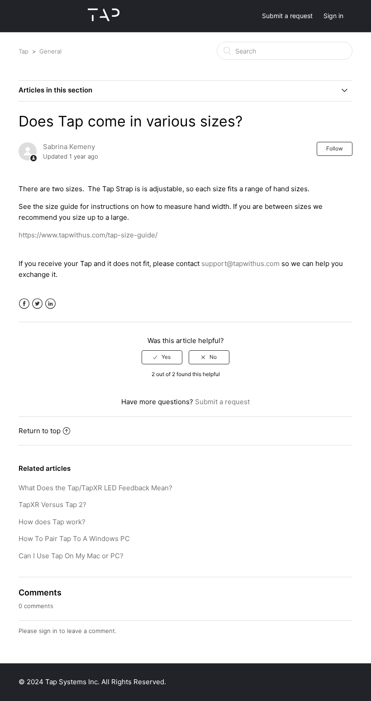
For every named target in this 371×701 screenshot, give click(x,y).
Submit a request (287, 15)
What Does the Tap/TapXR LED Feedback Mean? (95, 487)
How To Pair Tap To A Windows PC (74, 538)
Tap (24, 51)
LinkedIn (50, 303)
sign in (48, 630)
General (50, 51)
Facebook (24, 303)
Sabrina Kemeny (69, 146)
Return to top (40, 430)
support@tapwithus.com (240, 263)
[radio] (162, 357)
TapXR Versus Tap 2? (52, 504)
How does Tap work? (52, 521)
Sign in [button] (333, 15)
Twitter (37, 303)
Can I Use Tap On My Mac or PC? (71, 555)
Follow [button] (334, 148)
